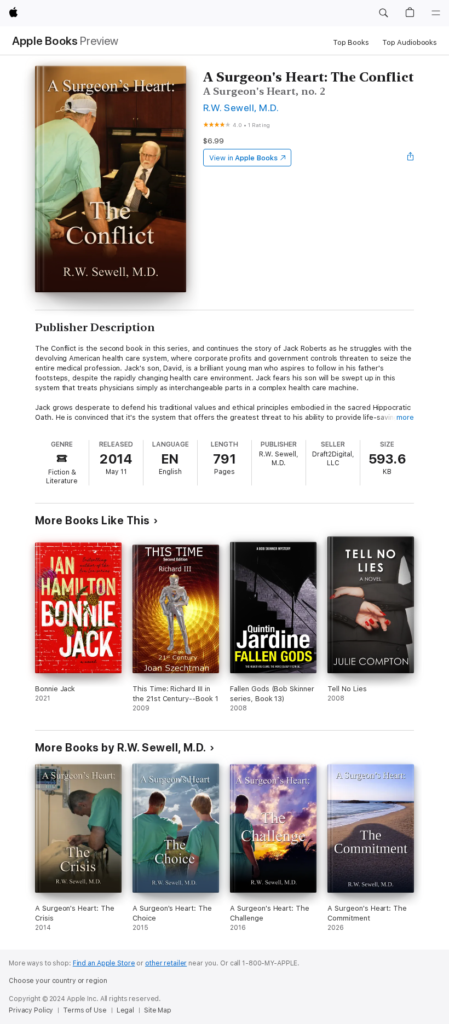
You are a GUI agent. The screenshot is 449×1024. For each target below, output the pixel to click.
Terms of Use (85, 1010)
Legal (125, 1010)
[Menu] (436, 13)
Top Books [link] (351, 42)
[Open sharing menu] (410, 157)
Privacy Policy (31, 1010)
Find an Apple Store (104, 963)
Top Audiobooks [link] (409, 42)
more (405, 417)
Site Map (157, 1010)
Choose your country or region (58, 981)
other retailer (166, 963)
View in (243, 158)
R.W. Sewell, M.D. (241, 107)
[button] (383, 13)
